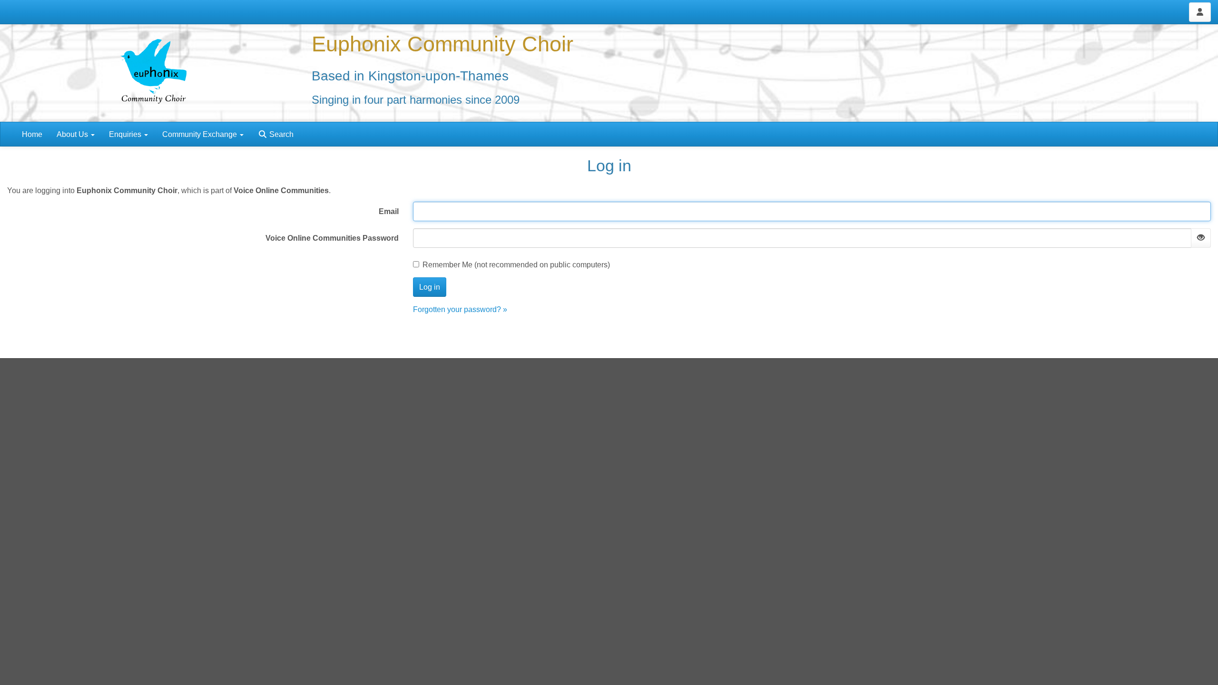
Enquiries (126, 134)
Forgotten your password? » (460, 309)
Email (389, 211)
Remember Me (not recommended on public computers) (516, 265)
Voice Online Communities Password (332, 238)
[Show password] (1201, 238)
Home (32, 134)
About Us (73, 134)
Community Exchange (200, 134)
